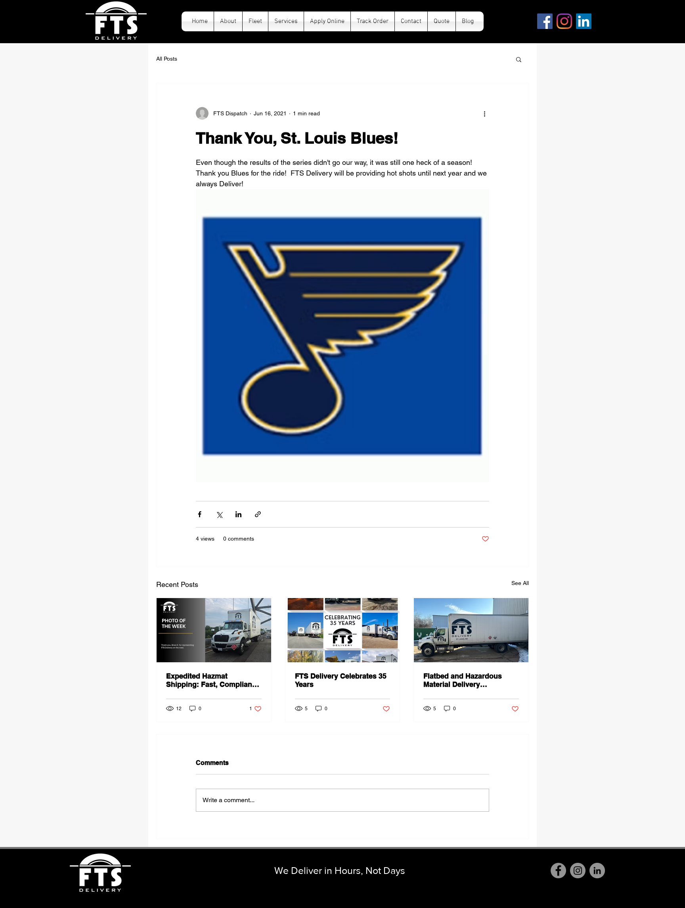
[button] (518, 59)
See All (520, 583)
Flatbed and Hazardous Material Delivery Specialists (462, 680)
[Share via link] (258, 514)
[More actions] (484, 113)
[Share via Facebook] (199, 514)
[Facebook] (545, 21)
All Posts (166, 58)
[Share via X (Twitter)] (219, 514)
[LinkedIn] (583, 21)
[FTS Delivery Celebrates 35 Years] (342, 630)
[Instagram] (564, 21)
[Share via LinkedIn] (238, 514)
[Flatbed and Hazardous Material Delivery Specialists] (471, 630)
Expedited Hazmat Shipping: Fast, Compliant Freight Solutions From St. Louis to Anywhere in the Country (211, 680)
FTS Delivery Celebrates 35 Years (341, 680)
